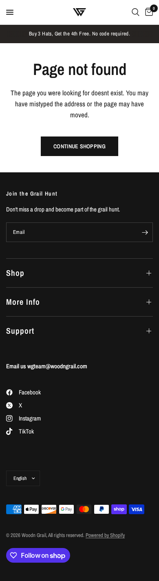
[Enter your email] (145, 232)
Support (20, 330)
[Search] (135, 12)
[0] (147, 12)
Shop (15, 272)
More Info (23, 301)
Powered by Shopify (105, 535)
